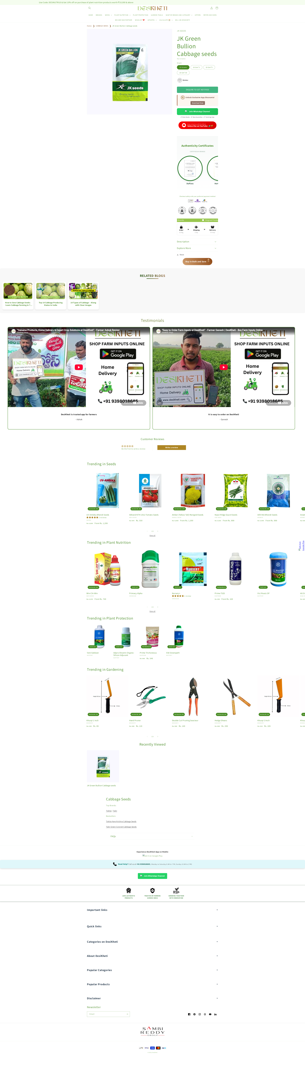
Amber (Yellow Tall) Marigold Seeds (187, 515)
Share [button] (182, 255)
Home (89, 26)
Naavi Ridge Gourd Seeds (226, 515)
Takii (115, 811)
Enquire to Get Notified (197, 89)
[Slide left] (147, 531)
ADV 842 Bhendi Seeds (267, 515)
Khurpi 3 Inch (263, 720)
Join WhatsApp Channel (199, 111)
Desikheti (154, 1052)
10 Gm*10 (183, 73)
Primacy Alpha (135, 593)
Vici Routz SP (263, 593)
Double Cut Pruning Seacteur (185, 720)
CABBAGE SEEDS (102, 26)
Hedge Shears (221, 720)
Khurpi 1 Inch (92, 720)
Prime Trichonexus (148, 653)
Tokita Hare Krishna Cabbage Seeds (121, 821)
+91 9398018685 (143, 864)
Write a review (171, 447)
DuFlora (190, 183)
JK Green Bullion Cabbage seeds (124, 26)
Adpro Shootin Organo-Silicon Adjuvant (123, 654)
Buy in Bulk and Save (198, 261)
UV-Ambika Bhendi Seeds (97, 515)
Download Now (197, 103)
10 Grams (183, 67)
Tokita (109, 811)
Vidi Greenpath (173, 653)
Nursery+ (176, 593)
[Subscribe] (127, 1014)
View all (152, 535)
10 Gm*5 (209, 67)
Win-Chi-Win (92, 593)
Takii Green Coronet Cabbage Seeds (121, 827)
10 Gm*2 (196, 67)
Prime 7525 (220, 593)
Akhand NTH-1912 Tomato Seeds (144, 515)
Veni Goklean (93, 653)
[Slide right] (157, 531)
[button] (89, 8)
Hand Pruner (135, 720)
